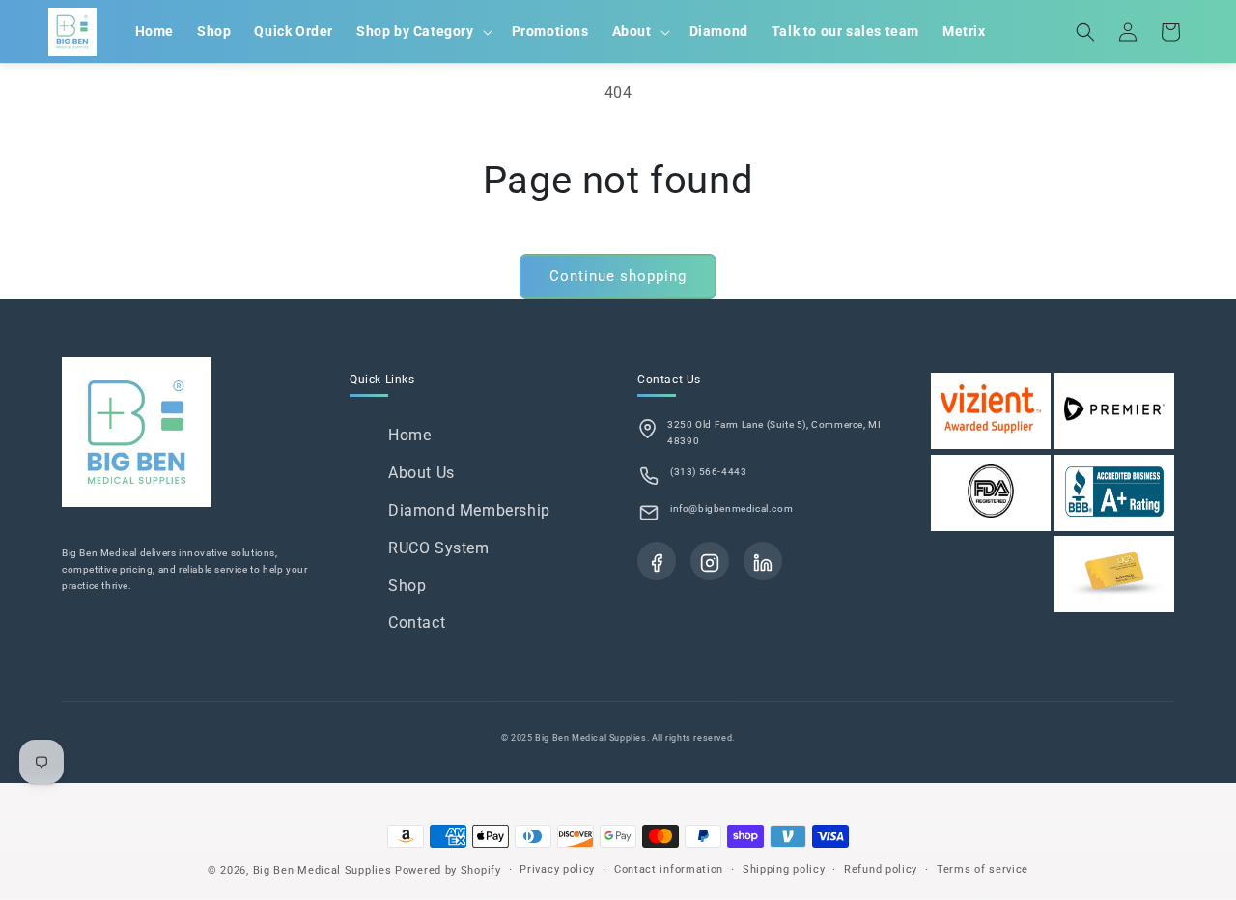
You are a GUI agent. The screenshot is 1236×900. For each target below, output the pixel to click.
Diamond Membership (469, 510)
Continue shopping (618, 276)
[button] (422, 31)
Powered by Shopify (448, 870)
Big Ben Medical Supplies (322, 870)
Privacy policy (557, 869)
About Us (421, 473)
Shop (407, 586)
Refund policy (880, 869)
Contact (416, 622)
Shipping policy (784, 869)
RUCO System (439, 548)
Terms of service (982, 869)
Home (409, 435)
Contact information (668, 869)
